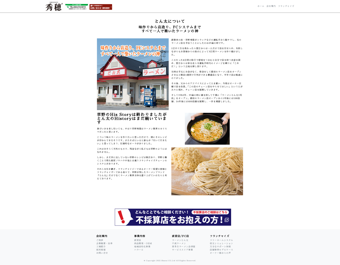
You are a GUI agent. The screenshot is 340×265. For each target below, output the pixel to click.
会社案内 (271, 6)
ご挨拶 (99, 240)
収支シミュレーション (221, 243)
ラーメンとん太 (180, 240)
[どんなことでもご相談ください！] (170, 216)
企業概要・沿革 (104, 243)
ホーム (260, 6)
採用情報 (101, 250)
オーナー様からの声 (220, 253)
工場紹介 (101, 247)
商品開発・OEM (143, 243)
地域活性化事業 (142, 247)
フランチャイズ (286, 6)
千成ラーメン (179, 243)
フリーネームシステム (221, 240)
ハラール (138, 250)
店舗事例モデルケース (221, 250)
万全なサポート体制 (220, 247)
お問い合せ (102, 253)
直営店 (137, 240)
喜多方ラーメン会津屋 (183, 247)
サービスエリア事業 (182, 250)
